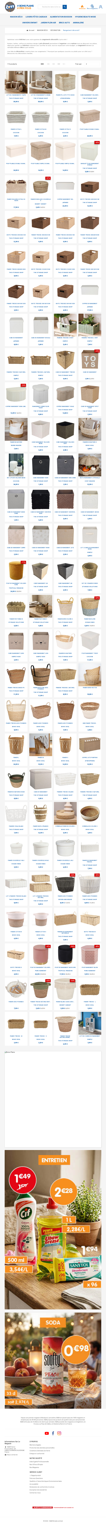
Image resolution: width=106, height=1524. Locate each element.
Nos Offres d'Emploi (36, 1464)
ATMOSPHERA (65, 98)
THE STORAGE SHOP (16, 98)
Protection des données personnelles (42, 1448)
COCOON (16, 132)
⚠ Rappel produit (35, 1475)
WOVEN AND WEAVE (65, 899)
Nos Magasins (34, 1467)
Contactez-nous (35, 1493)
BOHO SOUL (90, 445)
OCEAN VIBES (90, 622)
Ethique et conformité (37, 1453)
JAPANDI (65, 202)
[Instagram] (59, 1433)
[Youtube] (47, 1433)
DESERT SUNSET (40, 204)
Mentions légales (35, 1445)
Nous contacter (12, 1455)
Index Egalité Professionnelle (39, 1461)
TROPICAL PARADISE (16, 588)
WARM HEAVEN (16, 445)
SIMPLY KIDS (16, 656)
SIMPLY (65, 341)
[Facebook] (53, 1433)
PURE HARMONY (40, 970)
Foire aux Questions (36, 1478)
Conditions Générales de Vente (40, 1451)
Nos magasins (92, 8)
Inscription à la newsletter (38, 1490)
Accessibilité (34, 1484)
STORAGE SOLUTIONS (90, 586)
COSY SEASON (90, 481)
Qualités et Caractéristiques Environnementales (46, 1481)
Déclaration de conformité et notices (42, 1487)
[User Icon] (100, 7)
